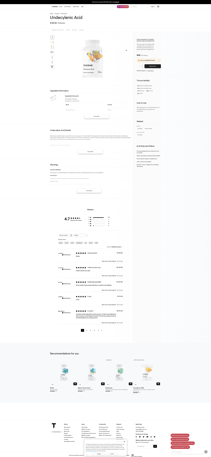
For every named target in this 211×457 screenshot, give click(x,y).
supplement (79, 243)
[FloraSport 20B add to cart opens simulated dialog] (158, 383)
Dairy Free (150, 90)
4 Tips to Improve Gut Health (144, 161)
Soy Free (141, 93)
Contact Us (119, 427)
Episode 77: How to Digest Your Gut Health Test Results (148, 165)
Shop (60, 6)
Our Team (66, 429)
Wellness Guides (85, 435)
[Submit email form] (155, 446)
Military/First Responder (105, 435)
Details (68, 30)
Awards (66, 433)
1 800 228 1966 (139, 431)
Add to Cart (153, 66)
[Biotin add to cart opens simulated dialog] (75, 383)
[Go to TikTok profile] (151, 437)
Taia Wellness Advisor (69, 441)
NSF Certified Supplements (88, 437)
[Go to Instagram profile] (136, 437)
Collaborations (68, 435)
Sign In (153, 6)
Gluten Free (141, 90)
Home (51, 13)
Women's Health (148, 128)
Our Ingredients (85, 431)
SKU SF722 (64, 13)
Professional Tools (103, 427)
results (66, 243)
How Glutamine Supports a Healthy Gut (147, 158)
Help (82, 6)
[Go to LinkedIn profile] (154, 437)
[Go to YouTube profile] (147, 437)
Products (57, 13)
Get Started (67, 6)
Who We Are (67, 427)
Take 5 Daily (76, 6)
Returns (118, 433)
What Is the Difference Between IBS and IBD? (148, 156)
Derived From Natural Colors (145, 88)
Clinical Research (68, 437)
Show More (97, 116)
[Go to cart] (158, 6)
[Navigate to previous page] (78, 330)
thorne (91, 243)
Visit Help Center (140, 427)
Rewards (118, 435)
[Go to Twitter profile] (143, 437)
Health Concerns (85, 429)
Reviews (81, 30)
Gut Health (140, 128)
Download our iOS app (142, 434)
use (86, 243)
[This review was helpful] (118, 261)
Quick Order (119, 437)
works (72, 243)
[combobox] (81, 235)
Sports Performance (104, 433)
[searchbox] (64, 235)
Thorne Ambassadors (104, 431)
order (96, 243)
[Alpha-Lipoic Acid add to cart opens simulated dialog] (103, 383)
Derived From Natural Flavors (145, 85)
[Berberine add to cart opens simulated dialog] (130, 383)
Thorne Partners (103, 429)
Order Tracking (120, 429)
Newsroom (66, 431)
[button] (57, 23)
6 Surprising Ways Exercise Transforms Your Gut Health (148, 152)
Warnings (74, 30)
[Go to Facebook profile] (140, 437)
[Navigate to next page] (102, 330)
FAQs (117, 431)
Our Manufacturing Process (88, 433)
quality (60, 243)
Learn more (151, 70)
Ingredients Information (58, 30)
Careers (66, 439)
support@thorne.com (141, 429)
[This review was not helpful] (120, 261)
